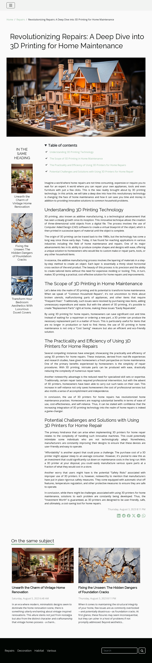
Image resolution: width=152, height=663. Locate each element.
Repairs (20, 19)
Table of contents (62, 145)
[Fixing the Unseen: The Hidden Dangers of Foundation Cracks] (22, 227)
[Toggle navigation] (11, 5)
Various (51, 650)
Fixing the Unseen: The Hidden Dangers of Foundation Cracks (22, 252)
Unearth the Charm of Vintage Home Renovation (22, 201)
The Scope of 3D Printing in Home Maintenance (76, 158)
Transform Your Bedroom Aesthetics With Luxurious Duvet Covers (22, 305)
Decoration (24, 650)
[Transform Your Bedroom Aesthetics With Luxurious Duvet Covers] (22, 280)
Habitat (39, 650)
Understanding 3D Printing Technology (72, 152)
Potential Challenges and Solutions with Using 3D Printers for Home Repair (91, 171)
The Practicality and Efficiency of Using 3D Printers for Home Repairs (88, 165)
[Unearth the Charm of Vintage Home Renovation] (22, 178)
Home (10, 19)
